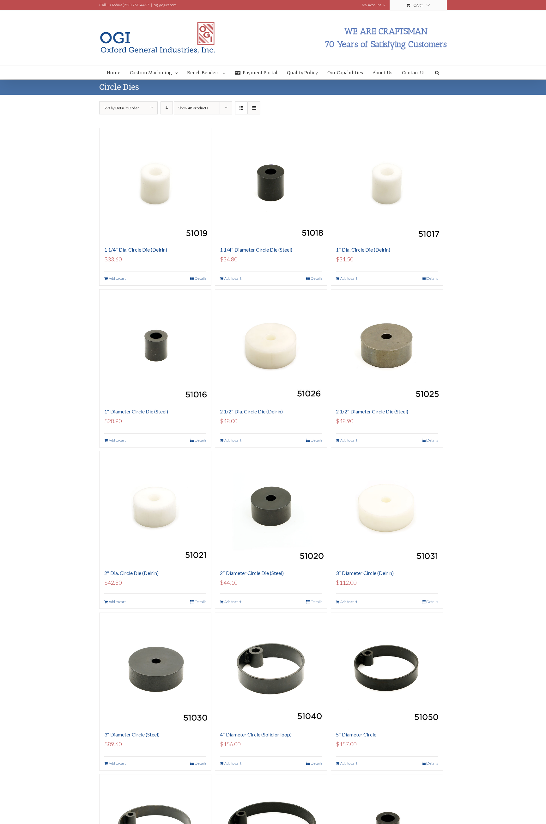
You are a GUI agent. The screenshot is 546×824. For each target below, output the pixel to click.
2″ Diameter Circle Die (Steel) (252, 573)
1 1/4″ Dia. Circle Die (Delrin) (135, 250)
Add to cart (117, 278)
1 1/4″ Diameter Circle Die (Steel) (256, 250)
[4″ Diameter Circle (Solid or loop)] (271, 668)
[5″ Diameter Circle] (387, 668)
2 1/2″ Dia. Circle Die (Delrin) (251, 411)
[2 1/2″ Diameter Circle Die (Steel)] (387, 345)
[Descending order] (167, 107)
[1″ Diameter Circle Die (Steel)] (155, 345)
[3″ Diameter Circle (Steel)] (155, 668)
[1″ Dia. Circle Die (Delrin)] (387, 184)
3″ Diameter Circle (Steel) (132, 734)
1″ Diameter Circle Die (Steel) (136, 411)
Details (200, 278)
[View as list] (254, 108)
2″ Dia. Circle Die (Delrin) (131, 573)
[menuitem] (118, 72)
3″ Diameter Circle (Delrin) (365, 573)
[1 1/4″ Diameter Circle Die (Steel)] (271, 184)
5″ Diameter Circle (356, 734)
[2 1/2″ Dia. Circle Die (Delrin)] (271, 345)
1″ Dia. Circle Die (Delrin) (363, 250)
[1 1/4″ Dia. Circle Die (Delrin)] (155, 184)
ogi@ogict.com (165, 5)
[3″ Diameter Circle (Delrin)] (387, 507)
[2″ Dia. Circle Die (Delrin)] (155, 507)
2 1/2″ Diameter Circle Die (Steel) (372, 411)
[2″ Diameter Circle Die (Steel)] (271, 507)
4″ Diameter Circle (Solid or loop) (256, 734)
